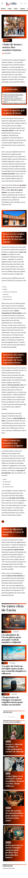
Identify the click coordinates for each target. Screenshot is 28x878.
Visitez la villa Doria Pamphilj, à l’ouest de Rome (15, 103)
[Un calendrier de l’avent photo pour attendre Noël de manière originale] (14, 622)
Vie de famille (6, 631)
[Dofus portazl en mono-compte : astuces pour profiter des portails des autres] (14, 833)
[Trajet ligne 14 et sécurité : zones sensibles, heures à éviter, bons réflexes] (14, 764)
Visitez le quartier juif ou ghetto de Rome (13, 94)
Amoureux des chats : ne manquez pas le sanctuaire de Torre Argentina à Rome (13, 98)
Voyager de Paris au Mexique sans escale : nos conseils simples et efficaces (14, 670)
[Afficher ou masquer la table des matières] (21, 89)
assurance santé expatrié (9, 868)
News (4, 663)
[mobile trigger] (3, 3)
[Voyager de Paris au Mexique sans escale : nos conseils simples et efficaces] (14, 653)
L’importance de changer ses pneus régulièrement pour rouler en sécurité (12, 701)
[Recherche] (21, 3)
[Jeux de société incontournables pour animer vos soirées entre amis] (14, 798)
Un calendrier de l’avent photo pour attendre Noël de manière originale (11, 638)
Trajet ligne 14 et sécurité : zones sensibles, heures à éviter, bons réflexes (14, 781)
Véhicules (5, 694)
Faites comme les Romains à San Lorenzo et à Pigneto (14, 101)
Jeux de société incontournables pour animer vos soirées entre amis (14, 815)
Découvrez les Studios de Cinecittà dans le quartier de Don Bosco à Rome (13, 96)
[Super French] (11, 3)
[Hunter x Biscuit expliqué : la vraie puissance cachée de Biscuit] (14, 732)
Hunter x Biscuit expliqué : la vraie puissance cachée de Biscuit (14, 748)
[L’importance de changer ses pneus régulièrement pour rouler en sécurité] (14, 684)
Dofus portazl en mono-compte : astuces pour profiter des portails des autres (14, 851)
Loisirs (7, 40)
